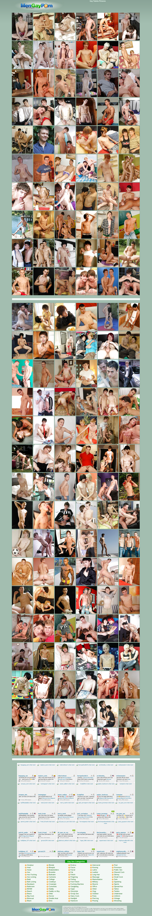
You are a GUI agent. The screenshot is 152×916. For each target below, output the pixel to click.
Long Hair (96, 875)
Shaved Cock (119, 872)
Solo (115, 879)
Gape (73, 889)
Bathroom (31, 886)
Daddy (51, 889)
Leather (95, 872)
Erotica (73, 865)
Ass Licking (31, 877)
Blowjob (52, 867)
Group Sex (75, 894)
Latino (94, 870)
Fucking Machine (77, 884)
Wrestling (117, 901)
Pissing (95, 901)
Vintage (117, 898)
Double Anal (53, 898)
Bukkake (52, 875)
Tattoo (116, 889)
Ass (28, 872)
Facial (73, 870)
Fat (72, 872)
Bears (29, 894)
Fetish (73, 875)
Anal (29, 867)
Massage (95, 877)
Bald (29, 879)
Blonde (51, 865)
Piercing (95, 898)
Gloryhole (74, 891)
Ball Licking (31, 882)
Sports (116, 884)
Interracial (96, 865)
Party (94, 896)
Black (29, 901)
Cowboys (52, 882)
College (52, 879)
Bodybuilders (54, 870)
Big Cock (30, 896)
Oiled (94, 889)
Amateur (30, 865)
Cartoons (52, 877)
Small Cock (118, 877)
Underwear (118, 894)
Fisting (73, 879)
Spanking (117, 882)
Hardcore (74, 901)
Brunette (52, 872)
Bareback (30, 884)
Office (94, 886)
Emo (50, 901)
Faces (73, 867)
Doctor (51, 896)
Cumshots (53, 886)
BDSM (29, 889)
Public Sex (118, 870)
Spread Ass (118, 886)
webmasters (66, 912)
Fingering (74, 877)
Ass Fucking (32, 875)
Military (95, 882)
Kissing (95, 867)
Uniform (117, 896)
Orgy (94, 891)
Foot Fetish (75, 882)
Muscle (95, 884)
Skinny (116, 875)
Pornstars (118, 867)
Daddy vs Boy (54, 891)
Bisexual (30, 898)
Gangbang (74, 886)
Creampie (52, 884)
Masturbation (97, 879)
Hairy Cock (75, 896)
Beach (29, 891)
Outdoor (95, 894)
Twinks (116, 891)
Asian (29, 870)
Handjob (74, 898)
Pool (115, 865)
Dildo (51, 894)
